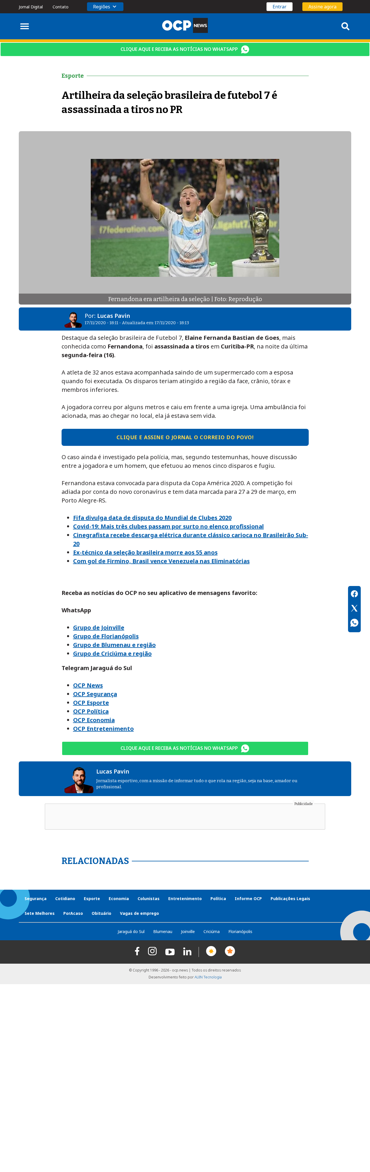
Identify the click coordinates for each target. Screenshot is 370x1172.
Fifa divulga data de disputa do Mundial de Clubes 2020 (152, 518)
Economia (119, 898)
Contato (61, 7)
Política (218, 898)
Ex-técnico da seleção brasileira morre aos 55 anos (145, 552)
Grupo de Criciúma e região (112, 653)
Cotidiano (65, 898)
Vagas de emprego (139, 913)
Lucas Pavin (113, 316)
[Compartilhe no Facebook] (354, 594)
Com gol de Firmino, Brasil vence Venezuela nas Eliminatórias (161, 561)
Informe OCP (248, 898)
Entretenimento (185, 898)
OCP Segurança (95, 694)
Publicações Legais (290, 898)
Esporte (92, 898)
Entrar (279, 6)
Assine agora (322, 6)
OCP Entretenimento (103, 728)
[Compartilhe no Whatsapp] (354, 623)
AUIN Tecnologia (208, 977)
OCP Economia (94, 720)
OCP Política (91, 711)
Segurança (36, 898)
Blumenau (162, 931)
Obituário (101, 913)
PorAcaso (73, 913)
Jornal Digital (31, 7)
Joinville (188, 931)
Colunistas (149, 898)
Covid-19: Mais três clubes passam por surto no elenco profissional (168, 526)
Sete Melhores (40, 913)
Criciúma (212, 931)
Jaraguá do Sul (131, 931)
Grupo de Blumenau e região (114, 645)
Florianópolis (240, 931)
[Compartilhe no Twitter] (354, 609)
